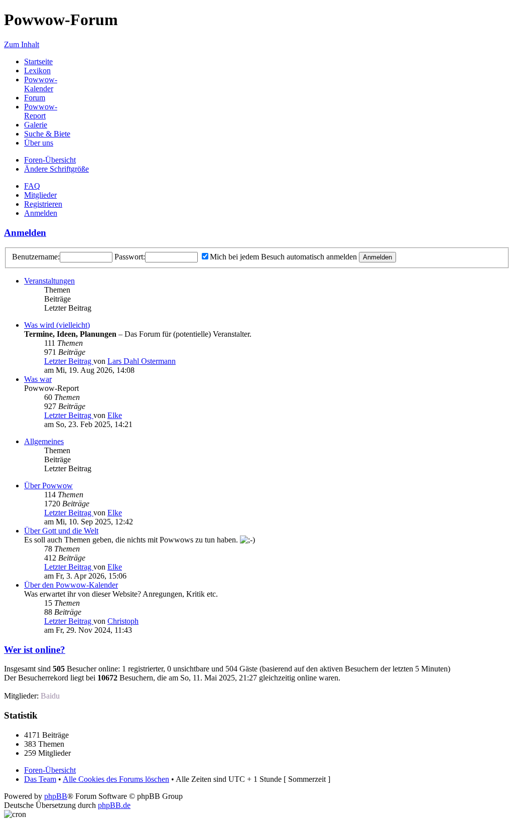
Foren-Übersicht (50, 160)
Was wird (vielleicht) (57, 325)
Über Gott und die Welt (61, 530)
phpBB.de (114, 805)
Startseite (38, 61)
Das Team (40, 779)
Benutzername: (36, 256)
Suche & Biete (47, 133)
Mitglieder (40, 195)
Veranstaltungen (49, 281)
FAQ (32, 186)
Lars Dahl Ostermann (141, 361)
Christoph (123, 621)
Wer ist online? (34, 649)
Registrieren (43, 204)
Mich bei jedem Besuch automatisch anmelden (283, 256)
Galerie (35, 124)
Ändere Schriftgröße (56, 169)
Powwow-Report (40, 111)
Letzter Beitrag (68, 361)
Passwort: (129, 256)
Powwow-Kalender (40, 84)
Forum (34, 97)
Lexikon (37, 70)
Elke (114, 415)
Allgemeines (44, 441)
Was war (38, 379)
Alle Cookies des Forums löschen (116, 779)
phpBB (55, 796)
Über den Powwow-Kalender (71, 585)
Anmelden (40, 213)
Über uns (38, 143)
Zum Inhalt (21, 44)
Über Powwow (48, 485)
